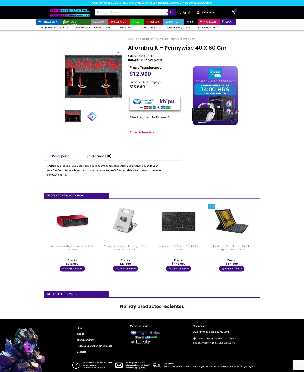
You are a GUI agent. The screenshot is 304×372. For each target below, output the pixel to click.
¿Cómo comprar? (85, 340)
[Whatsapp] (189, 12)
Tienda (80, 334)
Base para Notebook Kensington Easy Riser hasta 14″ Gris (125, 248)
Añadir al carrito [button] (73, 268)
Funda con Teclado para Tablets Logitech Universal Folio (231, 248)
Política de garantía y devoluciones (94, 346)
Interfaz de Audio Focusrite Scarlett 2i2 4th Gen (72, 248)
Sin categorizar (144, 38)
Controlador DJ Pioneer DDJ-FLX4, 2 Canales (178, 248)
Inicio (131, 38)
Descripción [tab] (61, 156)
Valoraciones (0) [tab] (99, 156)
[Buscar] (172, 12)
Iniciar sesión (208, 12)
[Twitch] (181, 12)
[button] (118, 51)
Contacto (81, 352)
